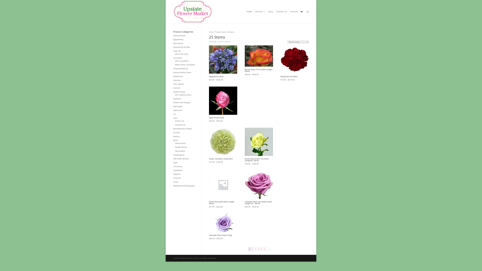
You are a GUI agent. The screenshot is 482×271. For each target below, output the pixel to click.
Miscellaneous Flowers (182, 128)
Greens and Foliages (181, 102)
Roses (175, 140)
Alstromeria (178, 43)
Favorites (177, 80)
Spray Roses (180, 151)
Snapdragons (178, 155)
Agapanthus (178, 39)
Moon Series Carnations (185, 64)
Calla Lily (177, 51)
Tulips (175, 182)
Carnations (177, 58)
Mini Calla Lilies (181, 54)
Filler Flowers (178, 84)
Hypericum (177, 110)
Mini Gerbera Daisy (183, 95)
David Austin (180, 143)
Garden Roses (181, 147)
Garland (176, 88)
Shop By (258, 12)
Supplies (176, 174)
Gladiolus (177, 98)
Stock (175, 162)
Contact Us (281, 12)
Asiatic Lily (179, 121)
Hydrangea (177, 106)
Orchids (176, 132)
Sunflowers (178, 170)
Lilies (175, 118)
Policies (294, 12)
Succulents (177, 166)
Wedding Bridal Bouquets (184, 186)
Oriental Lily (180, 125)
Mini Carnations (182, 61)
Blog (270, 12)
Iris (174, 114)
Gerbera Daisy (179, 92)
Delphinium (178, 76)
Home (249, 12)
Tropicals (177, 178)
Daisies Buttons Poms (182, 72)
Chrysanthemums (180, 68)
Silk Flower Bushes (181, 158)
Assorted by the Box (181, 47)
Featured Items (179, 35)
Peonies (176, 136)
